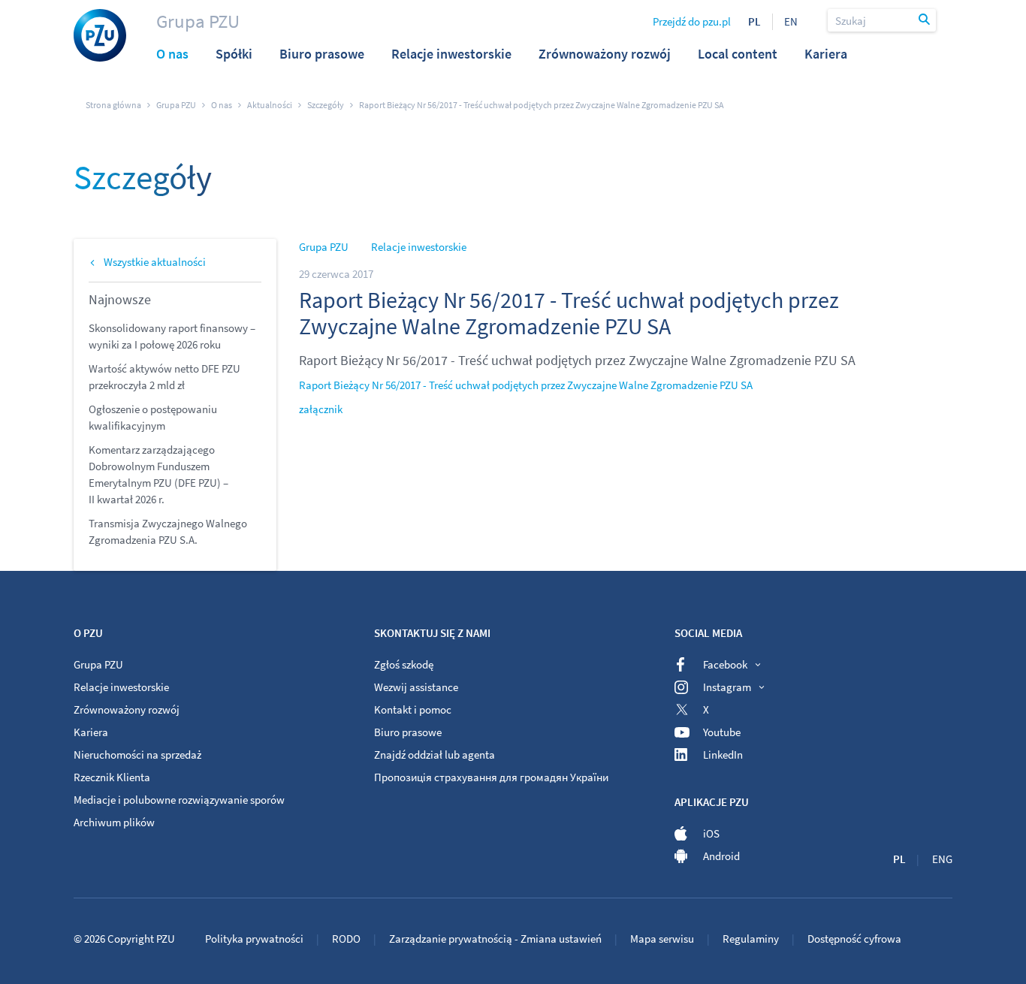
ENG (942, 859)
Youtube (722, 732)
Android (721, 856)
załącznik (321, 409)
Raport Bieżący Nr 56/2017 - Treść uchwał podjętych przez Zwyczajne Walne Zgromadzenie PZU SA (526, 385)
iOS (711, 833)
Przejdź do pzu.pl (692, 21)
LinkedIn (723, 754)
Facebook (725, 664)
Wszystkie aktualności (155, 262)
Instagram (727, 687)
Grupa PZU (198, 21)
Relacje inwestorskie (418, 247)
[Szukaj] (925, 20)
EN (791, 21)
